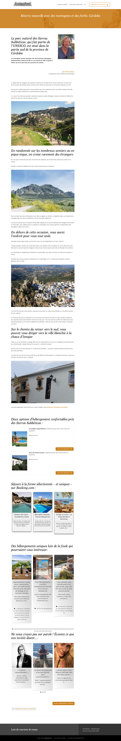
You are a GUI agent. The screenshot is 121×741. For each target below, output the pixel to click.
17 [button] (36, 628)
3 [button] (15, 628)
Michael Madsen (69, 71)
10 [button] (25, 628)
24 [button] (46, 628)
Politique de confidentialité (76, 738)
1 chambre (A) (19, 608)
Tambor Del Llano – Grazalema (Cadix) (21, 515)
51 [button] (46, 631)
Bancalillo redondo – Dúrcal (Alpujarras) (43, 515)
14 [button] (31, 628)
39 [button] (68, 628)
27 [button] (50, 628)
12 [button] (28, 628)
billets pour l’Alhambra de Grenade (57, 407)
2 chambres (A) (62, 606)
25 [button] (47, 628)
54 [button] (50, 631)
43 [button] (34, 631)
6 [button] (19, 628)
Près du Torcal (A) (24, 617)
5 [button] (18, 628)
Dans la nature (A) (20, 611)
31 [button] (56, 628)
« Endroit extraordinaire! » (21, 671)
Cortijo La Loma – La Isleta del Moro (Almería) (64, 516)
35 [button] (62, 628)
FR (85, 4)
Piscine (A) (69, 608)
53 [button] (49, 631)
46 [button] (39, 631)
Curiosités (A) (32, 708)
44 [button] (36, 631)
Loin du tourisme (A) (19, 613)
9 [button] (24, 628)
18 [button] (37, 628)
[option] (21, 589)
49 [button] (43, 631)
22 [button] (43, 628)
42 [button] (73, 628)
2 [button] (13, 628)
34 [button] (61, 628)
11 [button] (27, 628)
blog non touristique (76, 4)
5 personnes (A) (62, 608)
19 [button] (39, 628)
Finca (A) (27, 611)
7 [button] (21, 628)
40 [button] (70, 628)
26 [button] (49, 628)
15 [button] (33, 628)
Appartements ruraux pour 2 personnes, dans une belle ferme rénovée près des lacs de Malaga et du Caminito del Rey (21, 587)
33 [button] (59, 628)
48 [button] (42, 631)
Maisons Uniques (63, 4)
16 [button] (34, 628)
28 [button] (52, 628)
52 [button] (47, 631)
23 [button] (45, 628)
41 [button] (71, 628)
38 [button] (67, 628)
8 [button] (22, 628)
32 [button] (58, 628)
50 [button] (45, 631)
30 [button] (55, 628)
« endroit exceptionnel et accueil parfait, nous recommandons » (43, 673)
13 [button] (30, 628)
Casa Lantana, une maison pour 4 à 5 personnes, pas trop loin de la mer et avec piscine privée (64, 586)
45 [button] (37, 631)
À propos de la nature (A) (21, 708)
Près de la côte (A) (59, 610)
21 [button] (42, 628)
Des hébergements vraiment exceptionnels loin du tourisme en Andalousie (42, 586)
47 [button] (40, 631)
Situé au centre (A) (21, 619)
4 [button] (16, 628)
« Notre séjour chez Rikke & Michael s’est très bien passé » (64, 672)
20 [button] (40, 628)
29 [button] (53, 628)
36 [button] (64, 628)
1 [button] (12, 628)
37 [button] (65, 628)
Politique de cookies (60, 738)
